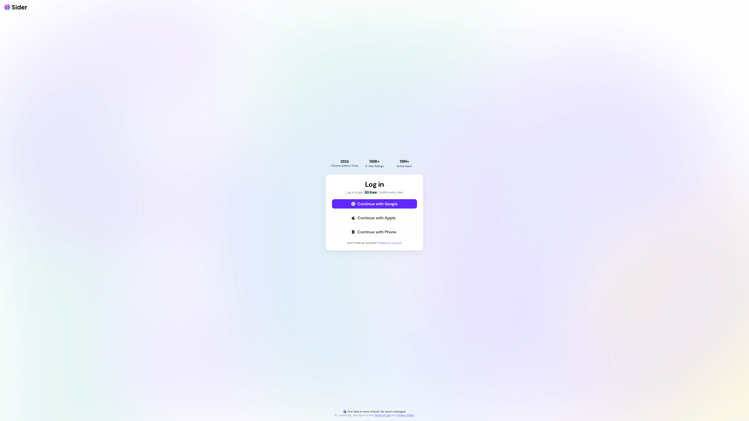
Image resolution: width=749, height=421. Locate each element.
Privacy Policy (405, 415)
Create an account (390, 242)
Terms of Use (382, 415)
